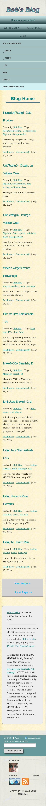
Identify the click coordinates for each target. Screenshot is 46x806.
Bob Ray (17, 127)
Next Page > (22, 583)
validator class (18, 187)
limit (32, 408)
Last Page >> (22, 592)
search (16, 373)
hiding (33, 464)
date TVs (7, 331)
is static (7, 468)
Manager (7, 373)
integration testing (12, 130)
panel (15, 514)
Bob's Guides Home (12, 43)
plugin (18, 411)
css (29, 468)
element (24, 514)
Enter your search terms (16, 741)
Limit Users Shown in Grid (17, 401)
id (22, 373)
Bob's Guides (29, 638)
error (22, 286)
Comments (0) (23, 151)
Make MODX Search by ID (18, 363)
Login (23, 36)
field (14, 468)
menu (14, 552)
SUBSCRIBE (13, 612)
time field (19, 331)
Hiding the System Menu (16, 542)
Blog (5, 72)
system (6, 552)
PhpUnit (7, 134)
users (5, 411)
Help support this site (13, 86)
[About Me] (13, 771)
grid (11, 411)
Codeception (29, 130)
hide (32, 328)
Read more (8, 151)
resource (7, 514)
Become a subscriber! (23, 20)
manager (30, 286)
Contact (6, 79)
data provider (19, 134)
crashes (15, 286)
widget (6, 286)
